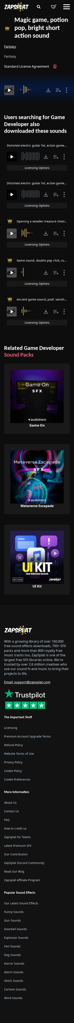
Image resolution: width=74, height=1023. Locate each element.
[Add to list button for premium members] (58, 90)
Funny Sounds (14, 912)
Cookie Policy (13, 771)
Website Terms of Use (19, 754)
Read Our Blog (14, 871)
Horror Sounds (14, 964)
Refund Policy (13, 745)
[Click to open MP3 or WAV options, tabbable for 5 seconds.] (48, 90)
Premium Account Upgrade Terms (27, 736)
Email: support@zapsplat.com (27, 682)
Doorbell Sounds (15, 929)
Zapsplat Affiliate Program (22, 880)
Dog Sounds (12, 955)
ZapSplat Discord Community (24, 863)
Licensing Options (37, 168)
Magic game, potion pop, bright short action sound (41, 28)
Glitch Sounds (13, 981)
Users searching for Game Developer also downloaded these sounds (35, 124)
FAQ (7, 820)
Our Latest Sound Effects (21, 903)
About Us (10, 803)
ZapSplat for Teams (17, 837)
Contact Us (11, 811)
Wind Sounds (13, 998)
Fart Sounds (12, 946)
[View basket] (53, 6)
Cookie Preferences (17, 779)
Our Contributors (16, 854)
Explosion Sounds (16, 938)
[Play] (9, 90)
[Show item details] (67, 90)
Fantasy (10, 46)
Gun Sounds (12, 921)
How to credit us (15, 828)
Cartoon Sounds (15, 989)
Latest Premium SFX (17, 846)
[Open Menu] (66, 6)
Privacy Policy (13, 762)
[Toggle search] (38, 6)
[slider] (30, 89)
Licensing (10, 728)
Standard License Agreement (26, 66)
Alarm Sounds (13, 972)
